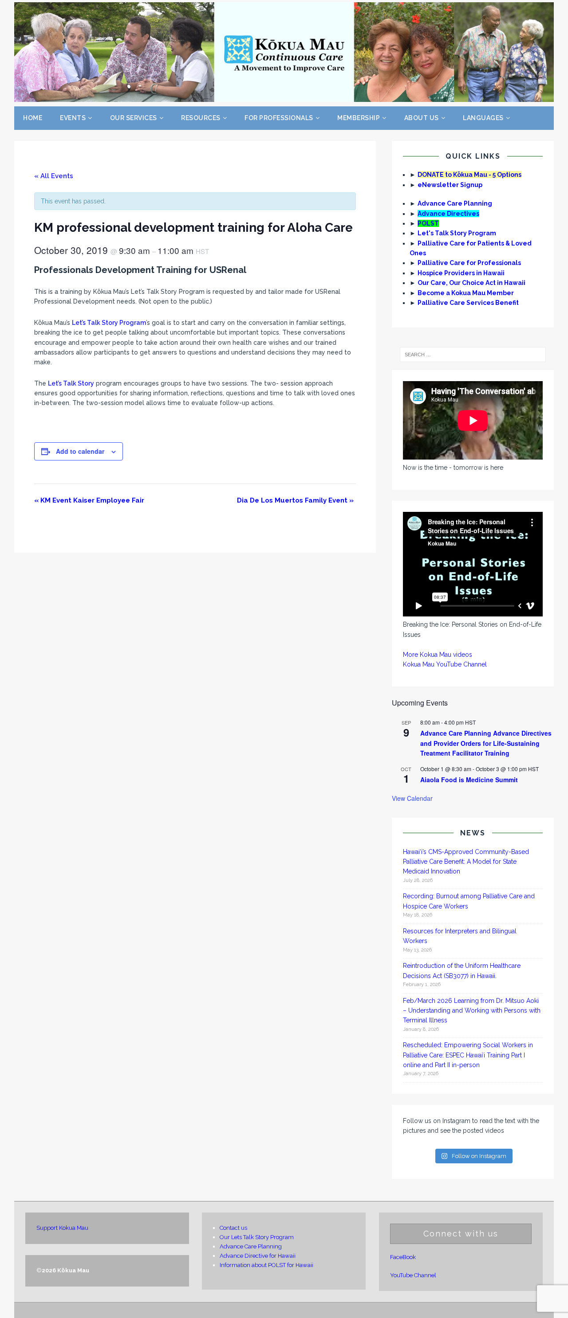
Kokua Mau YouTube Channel (445, 664)
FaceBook (403, 1257)
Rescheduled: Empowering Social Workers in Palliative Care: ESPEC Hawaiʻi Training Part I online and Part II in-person (468, 1054)
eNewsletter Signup (450, 184)
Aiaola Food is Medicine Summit (469, 779)
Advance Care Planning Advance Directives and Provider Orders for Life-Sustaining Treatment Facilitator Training (486, 743)
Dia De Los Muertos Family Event (295, 500)
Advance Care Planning (455, 203)
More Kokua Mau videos (437, 654)
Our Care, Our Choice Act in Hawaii (471, 282)
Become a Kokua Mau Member (466, 292)
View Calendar (412, 798)
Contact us (233, 1227)
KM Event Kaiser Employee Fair (89, 500)
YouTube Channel (413, 1275)
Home (32, 117)
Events (73, 117)
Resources (201, 117)
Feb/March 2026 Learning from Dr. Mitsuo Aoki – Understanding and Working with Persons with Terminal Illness (471, 1010)
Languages (483, 117)
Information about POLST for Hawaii (266, 1265)
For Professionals (279, 117)
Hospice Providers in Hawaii (461, 273)
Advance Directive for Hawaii (258, 1255)
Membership (358, 117)
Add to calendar (80, 451)
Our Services (133, 117)
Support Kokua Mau (62, 1227)
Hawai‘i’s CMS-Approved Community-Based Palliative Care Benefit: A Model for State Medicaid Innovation (466, 861)
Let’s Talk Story (71, 383)
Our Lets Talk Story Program (257, 1237)
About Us (421, 117)
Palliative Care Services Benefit (468, 302)
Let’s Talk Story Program (109, 322)
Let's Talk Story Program (457, 233)
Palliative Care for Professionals (469, 262)
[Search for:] (472, 354)
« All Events (53, 176)
